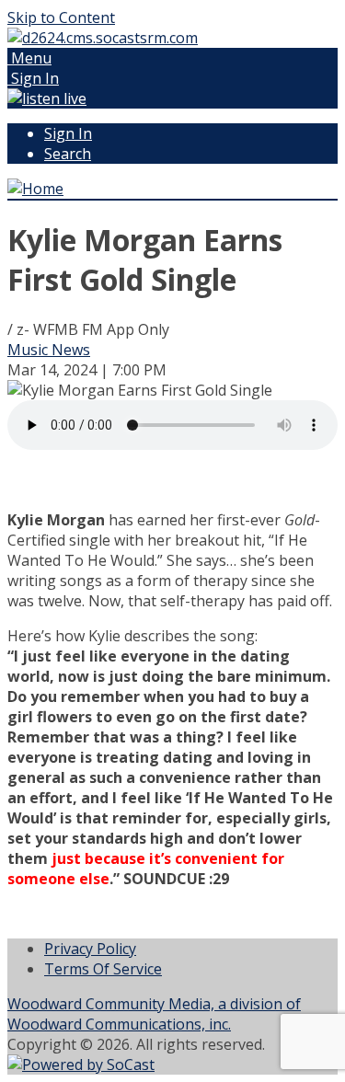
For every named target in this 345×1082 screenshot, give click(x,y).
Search (67, 154)
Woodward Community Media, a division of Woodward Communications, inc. (154, 1014)
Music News (48, 350)
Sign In (68, 133)
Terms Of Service (103, 969)
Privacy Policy (90, 948)
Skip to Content (61, 17)
